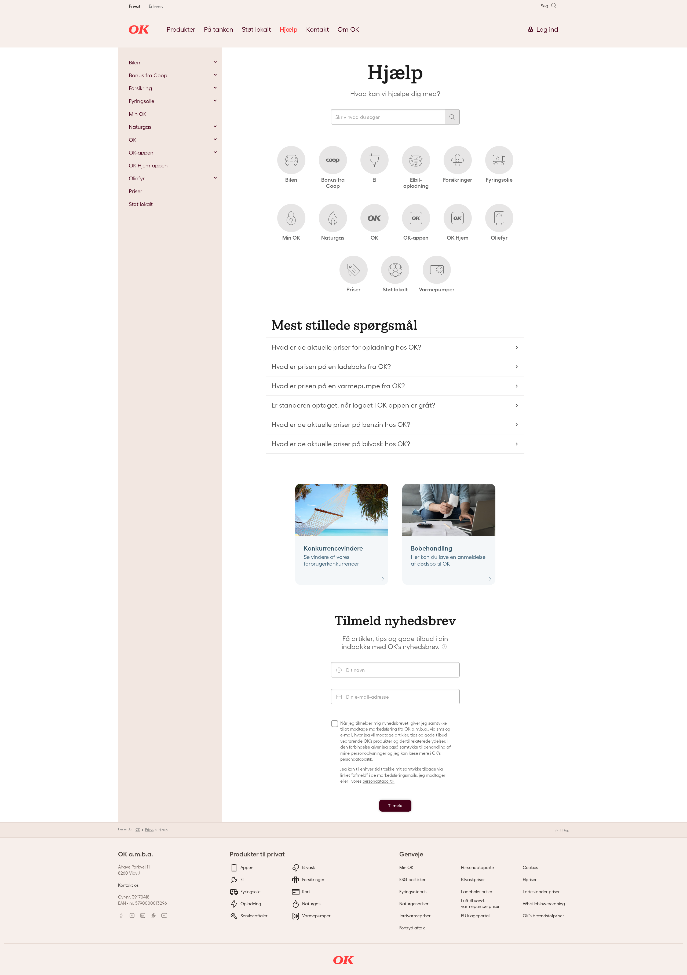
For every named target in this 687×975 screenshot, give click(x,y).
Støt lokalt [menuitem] (256, 29)
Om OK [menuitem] (348, 29)
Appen (246, 867)
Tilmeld (395, 805)
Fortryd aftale (412, 927)
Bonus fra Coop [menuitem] (148, 75)
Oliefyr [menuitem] (137, 178)
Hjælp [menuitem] (289, 29)
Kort (305, 891)
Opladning (250, 903)
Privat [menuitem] (134, 6)
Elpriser (530, 879)
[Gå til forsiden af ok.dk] (139, 29)
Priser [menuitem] (135, 191)
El (241, 879)
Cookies (530, 867)
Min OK (406, 867)
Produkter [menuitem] (181, 29)
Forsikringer (312, 879)
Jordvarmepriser (415, 915)
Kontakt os (128, 885)
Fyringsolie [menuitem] (141, 101)
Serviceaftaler (253, 915)
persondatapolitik (356, 759)
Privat (149, 829)
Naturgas (310, 903)
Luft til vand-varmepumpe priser (480, 903)
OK (138, 829)
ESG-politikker (412, 879)
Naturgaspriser (414, 903)
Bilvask (308, 867)
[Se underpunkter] (215, 62)
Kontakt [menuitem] (317, 29)
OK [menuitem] (132, 140)
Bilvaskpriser (473, 879)
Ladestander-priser (541, 891)
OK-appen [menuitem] (141, 153)
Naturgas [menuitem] (140, 127)
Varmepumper (316, 915)
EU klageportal (475, 915)
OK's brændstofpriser (543, 915)
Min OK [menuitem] (138, 114)
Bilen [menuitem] (134, 62)
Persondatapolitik (478, 867)
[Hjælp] (445, 646)
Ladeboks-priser (476, 891)
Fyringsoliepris (412, 891)
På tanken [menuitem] (218, 29)
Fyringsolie (250, 891)
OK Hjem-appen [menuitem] (148, 165)
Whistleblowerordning (544, 903)
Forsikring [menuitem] (140, 88)
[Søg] (452, 116)
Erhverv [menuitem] (156, 6)
